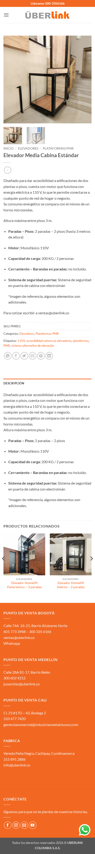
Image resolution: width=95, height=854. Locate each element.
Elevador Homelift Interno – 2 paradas (71, 585)
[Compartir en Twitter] (24, 356)
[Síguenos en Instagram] (16, 825)
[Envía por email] (32, 356)
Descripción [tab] (13, 383)
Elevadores (28, 148)
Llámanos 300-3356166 (48, 3)
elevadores (64, 341)
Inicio (8, 148)
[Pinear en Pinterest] (41, 356)
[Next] (84, 79)
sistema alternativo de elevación (32, 345)
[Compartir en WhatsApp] (8, 356)
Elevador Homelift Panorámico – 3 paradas (24, 585)
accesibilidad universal (41, 341)
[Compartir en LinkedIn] (49, 356)
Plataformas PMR (58, 148)
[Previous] (11, 79)
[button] (6, 14)
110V (21, 341)
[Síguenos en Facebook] (8, 825)
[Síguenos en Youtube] (32, 825)
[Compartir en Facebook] (16, 356)
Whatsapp (11, 643)
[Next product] (7, 170)
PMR (6, 345)
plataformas (81, 341)
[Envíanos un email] (24, 825)
